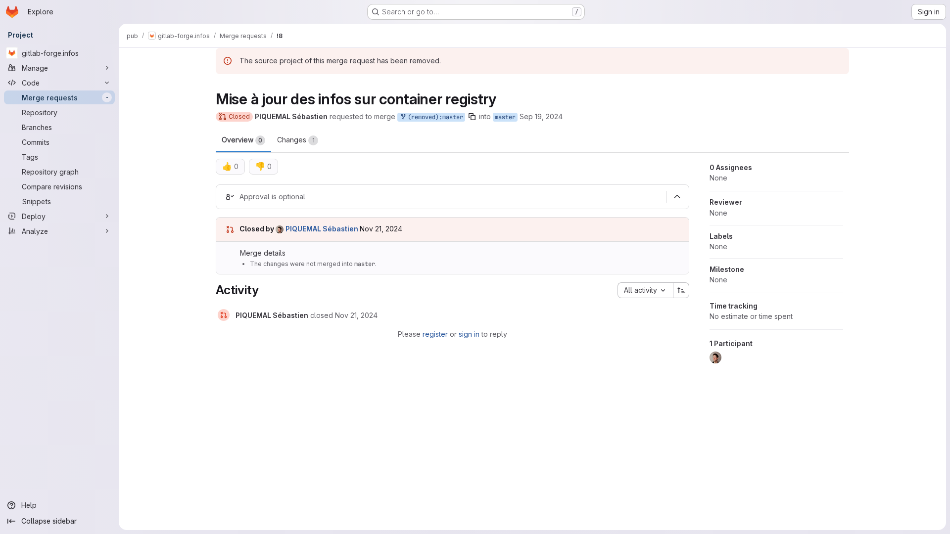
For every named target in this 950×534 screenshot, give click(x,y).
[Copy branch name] (472, 117)
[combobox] (645, 290)
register (435, 334)
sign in (469, 334)
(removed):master (433, 117)
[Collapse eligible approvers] (677, 197)
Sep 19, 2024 (541, 116)
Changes (296, 139)
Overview (242, 139)
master (505, 117)
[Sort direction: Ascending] (681, 290)
